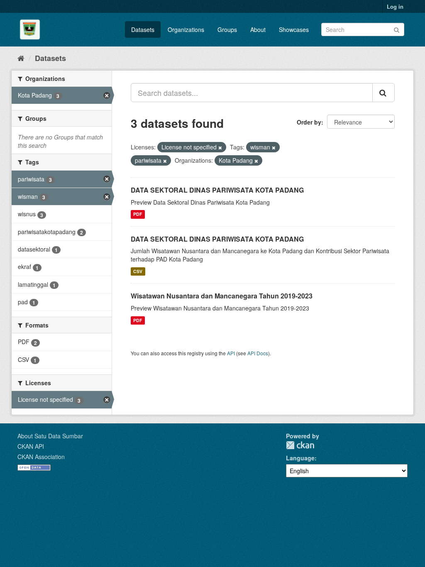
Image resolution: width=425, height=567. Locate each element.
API (231, 353)
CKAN (300, 445)
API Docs (257, 353)
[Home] (20, 57)
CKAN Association (41, 456)
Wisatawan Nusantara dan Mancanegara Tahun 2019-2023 (222, 296)
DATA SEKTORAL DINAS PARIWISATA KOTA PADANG (217, 190)
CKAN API (30, 446)
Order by (309, 122)
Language (300, 458)
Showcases (294, 29)
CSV (137, 271)
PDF (137, 214)
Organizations (186, 29)
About (258, 29)
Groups (227, 29)
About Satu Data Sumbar (50, 436)
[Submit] (396, 28)
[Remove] (220, 147)
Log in (395, 6)
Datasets (142, 29)
